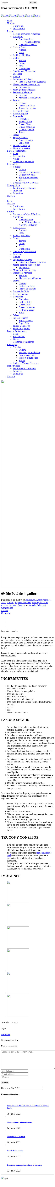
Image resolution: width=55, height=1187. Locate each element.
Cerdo (21, 63)
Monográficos (13, 185)
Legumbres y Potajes (22, 79)
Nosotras (11, 23)
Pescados (23, 95)
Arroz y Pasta (19, 47)
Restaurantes (19, 156)
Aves (21, 66)
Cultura (22, 169)
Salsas (16, 135)
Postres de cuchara (27, 108)
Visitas (22, 180)
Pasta (21, 52)
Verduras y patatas (21, 148)
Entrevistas (18, 193)
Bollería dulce (25, 121)
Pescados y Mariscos (22, 92)
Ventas (16, 159)
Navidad (13, 605)
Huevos (16, 76)
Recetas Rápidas (20, 113)
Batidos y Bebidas (21, 55)
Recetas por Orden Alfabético (26, 34)
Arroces (22, 50)
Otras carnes (24, 68)
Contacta (11, 196)
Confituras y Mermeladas (24, 71)
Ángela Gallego (36, 605)
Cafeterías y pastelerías (23, 161)
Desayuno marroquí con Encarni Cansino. (24, 1165)
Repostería (18, 116)
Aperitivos (18, 36)
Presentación (19, 28)
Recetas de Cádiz (21, 111)
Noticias (17, 166)
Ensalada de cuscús (15, 1151)
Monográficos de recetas (24, 89)
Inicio (9, 20)
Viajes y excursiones (28, 177)
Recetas (10, 31)
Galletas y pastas (26, 129)
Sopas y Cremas (20, 137)
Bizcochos (23, 119)
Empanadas (24, 87)
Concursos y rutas (27, 174)
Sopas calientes (26, 140)
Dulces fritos (25, 124)
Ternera (22, 60)
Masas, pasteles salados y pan (26, 84)
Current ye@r (8, 1088)
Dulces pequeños (27, 127)
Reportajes (12, 164)
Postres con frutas (27, 105)
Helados (22, 103)
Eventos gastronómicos (29, 172)
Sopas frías (24, 143)
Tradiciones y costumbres (24, 188)
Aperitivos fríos (26, 39)
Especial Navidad (23, 602)
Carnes (16, 58)
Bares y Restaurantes (16, 151)
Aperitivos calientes (28, 44)
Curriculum (18, 26)
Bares (15, 153)
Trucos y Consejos (21, 145)
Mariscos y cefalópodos (30, 97)
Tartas (21, 132)
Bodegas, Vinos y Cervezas (25, 182)
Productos (17, 190)
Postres (16, 100)
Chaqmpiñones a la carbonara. (20, 1122)
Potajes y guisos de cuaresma (32, 81)
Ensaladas (17, 73)
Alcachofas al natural (16, 1136)
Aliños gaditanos (32, 42)
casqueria (5, 1034)
